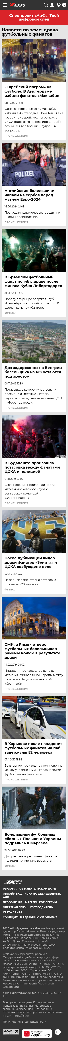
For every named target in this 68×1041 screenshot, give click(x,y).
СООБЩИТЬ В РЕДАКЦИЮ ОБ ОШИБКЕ (30, 917)
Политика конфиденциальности (24, 1021)
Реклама (10, 888)
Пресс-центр (12, 902)
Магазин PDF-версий (41, 902)
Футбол (10, 313)
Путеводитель (41, 907)
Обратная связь (15, 907)
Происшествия (16, 136)
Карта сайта (12, 912)
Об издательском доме (37, 888)
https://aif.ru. (21, 1015)
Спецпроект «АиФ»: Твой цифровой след (34, 17)
